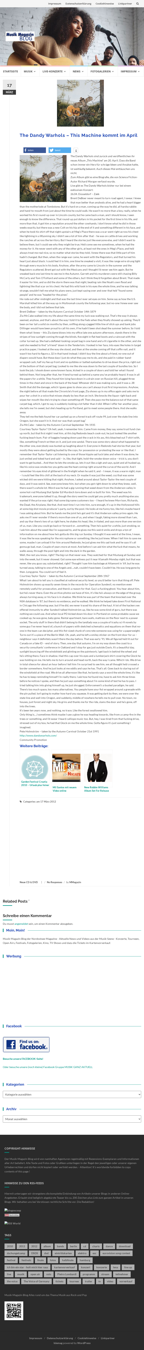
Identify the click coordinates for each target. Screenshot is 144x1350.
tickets (59, 1281)
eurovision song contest (116, 1253)
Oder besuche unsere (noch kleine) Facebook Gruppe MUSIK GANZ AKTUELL (48, 1067)
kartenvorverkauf (64, 1267)
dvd (46, 1253)
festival (11, 1260)
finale (40, 1260)
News (76, 71)
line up (128, 1267)
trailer (88, 1281)
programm (89, 1274)
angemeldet (21, 923)
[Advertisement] (89, 36)
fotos (53, 1260)
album (47, 1246)
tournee (74, 1281)
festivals (26, 1260)
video (110, 1281)
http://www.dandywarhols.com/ (38, 735)
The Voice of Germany (36, 1281)
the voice (12, 1281)
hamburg (85, 1260)
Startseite (10, 71)
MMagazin (75, 882)
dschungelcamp (16, 1253)
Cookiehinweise (105, 3)
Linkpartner (125, 3)
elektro (82, 1253)
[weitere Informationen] (76, 151)
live (9, 1274)
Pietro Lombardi (66, 1274)
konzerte (101, 1267)
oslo (48, 1274)
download (124, 1246)
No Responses (54, 882)
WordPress (84, 1343)
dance (109, 1246)
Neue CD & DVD (29, 882)
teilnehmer (122, 1274)
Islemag (58, 1343)
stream (105, 1274)
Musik (28, 71)
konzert (85, 1267)
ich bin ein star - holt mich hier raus (27, 1267)
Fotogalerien (101, 71)
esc (94, 1253)
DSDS (34, 1253)
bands (60, 1246)
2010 (10, 1246)
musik (20, 1274)
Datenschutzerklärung (78, 3)
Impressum (54, 3)
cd (84, 1246)
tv (99, 1281)
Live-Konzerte (53, 71)
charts (96, 1246)
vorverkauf (125, 1281)
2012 (34, 1246)
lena (115, 1267)
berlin (73, 1246)
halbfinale (68, 1260)
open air (35, 1274)
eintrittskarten (63, 1253)
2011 (22, 1246)
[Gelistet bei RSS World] (12, 1223)
